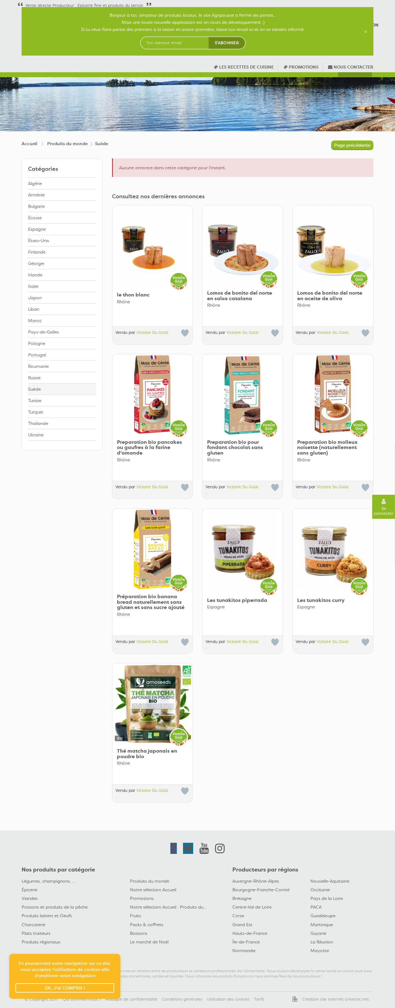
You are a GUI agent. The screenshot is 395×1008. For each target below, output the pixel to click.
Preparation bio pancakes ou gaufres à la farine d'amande (149, 447)
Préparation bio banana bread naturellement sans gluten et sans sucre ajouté (151, 602)
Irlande (35, 275)
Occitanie (320, 889)
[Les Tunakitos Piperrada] (242, 549)
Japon (35, 297)
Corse (238, 915)
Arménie (36, 195)
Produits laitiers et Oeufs (47, 915)
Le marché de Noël (149, 942)
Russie (34, 377)
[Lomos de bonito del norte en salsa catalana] (242, 245)
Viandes (30, 898)
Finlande (36, 252)
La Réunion (321, 942)
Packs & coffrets (146, 924)
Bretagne (242, 898)
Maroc (35, 320)
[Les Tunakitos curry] (333, 549)
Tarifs (259, 999)
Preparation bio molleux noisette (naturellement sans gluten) (327, 447)
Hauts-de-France (249, 933)
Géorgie (36, 263)
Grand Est (242, 924)
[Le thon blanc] (152, 245)
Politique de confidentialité (131, 999)
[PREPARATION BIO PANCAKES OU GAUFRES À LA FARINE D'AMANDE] (152, 394)
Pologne (36, 343)
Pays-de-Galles (43, 332)
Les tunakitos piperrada (237, 600)
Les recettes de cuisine (246, 67)
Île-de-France (246, 942)
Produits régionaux (41, 942)
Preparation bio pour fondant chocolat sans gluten (235, 447)
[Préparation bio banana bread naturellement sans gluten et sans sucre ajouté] (152, 549)
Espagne (37, 229)
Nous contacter (352, 67)
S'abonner (227, 42)
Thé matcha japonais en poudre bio (147, 753)
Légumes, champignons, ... (48, 881)
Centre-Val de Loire (252, 907)
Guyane (318, 933)
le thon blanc (133, 295)
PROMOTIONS (303, 67)
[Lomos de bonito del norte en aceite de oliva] (333, 245)
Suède (34, 389)
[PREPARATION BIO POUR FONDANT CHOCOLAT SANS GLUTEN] (242, 394)
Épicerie (29, 889)
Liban (33, 309)
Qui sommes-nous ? (82, 999)
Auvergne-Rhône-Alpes (255, 881)
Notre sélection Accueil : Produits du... (168, 907)
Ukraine (36, 435)
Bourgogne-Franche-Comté (260, 889)
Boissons (138, 933)
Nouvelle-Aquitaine (329, 881)
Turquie (35, 412)
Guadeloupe (322, 915)
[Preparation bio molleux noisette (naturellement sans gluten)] (333, 394)
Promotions (142, 898)
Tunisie (34, 400)
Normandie (244, 950)
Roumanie (38, 366)
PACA (316, 907)
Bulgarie (36, 206)
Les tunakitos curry (321, 600)
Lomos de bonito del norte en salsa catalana (239, 295)
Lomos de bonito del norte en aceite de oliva (329, 295)
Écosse (35, 217)
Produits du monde (149, 881)
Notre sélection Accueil (153, 889)
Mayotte (319, 950)
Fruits (135, 915)
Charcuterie (33, 924)
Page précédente (352, 145)
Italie (33, 286)
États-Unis (38, 240)
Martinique (321, 924)
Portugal (37, 355)
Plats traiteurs (36, 933)
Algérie (35, 183)
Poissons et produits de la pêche (55, 907)
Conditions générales (182, 999)
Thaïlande (38, 423)
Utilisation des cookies (228, 999)
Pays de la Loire (326, 898)
